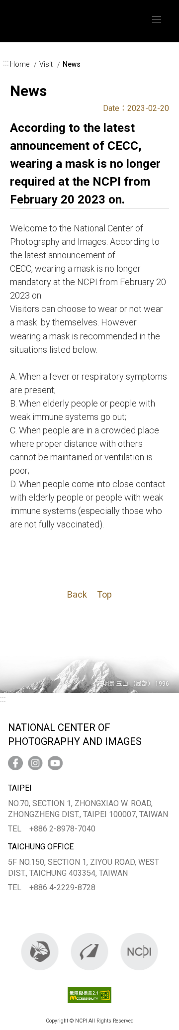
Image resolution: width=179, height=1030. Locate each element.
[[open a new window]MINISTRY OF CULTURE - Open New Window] (40, 951)
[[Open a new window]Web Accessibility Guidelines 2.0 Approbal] (90, 1005)
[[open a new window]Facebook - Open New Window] (15, 763)
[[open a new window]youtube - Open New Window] (55, 763)
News (72, 64)
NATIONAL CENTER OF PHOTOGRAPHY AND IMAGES (63, 21)
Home (19, 64)
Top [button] (104, 594)
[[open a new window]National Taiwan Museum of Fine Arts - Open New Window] (89, 951)
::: (6, 63)
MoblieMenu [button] (157, 19)
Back (77, 594)
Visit (46, 64)
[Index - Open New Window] (139, 951)
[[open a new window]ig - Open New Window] (35, 763)
